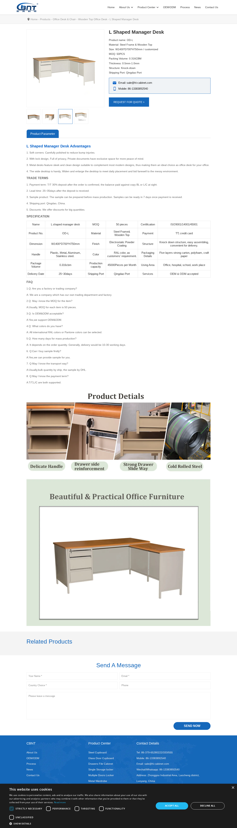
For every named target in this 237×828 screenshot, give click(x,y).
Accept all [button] (172, 805)
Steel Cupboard (97, 752)
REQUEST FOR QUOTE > (129, 102)
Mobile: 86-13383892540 (133, 88)
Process (185, 7)
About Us (124, 7)
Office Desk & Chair (64, 19)
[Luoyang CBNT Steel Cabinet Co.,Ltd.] (27, 7)
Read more (60, 802)
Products (45, 19)
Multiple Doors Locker (101, 775)
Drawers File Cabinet (100, 763)
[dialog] (118, 806)
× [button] (232, 787)
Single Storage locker (100, 769)
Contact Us (211, 7)
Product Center (146, 7)
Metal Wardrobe (97, 780)
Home (111, 7)
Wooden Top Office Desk (92, 19)
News (197, 7)
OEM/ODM (169, 7)
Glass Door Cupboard (101, 758)
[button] (79, 823)
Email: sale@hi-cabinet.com (135, 82)
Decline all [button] (207, 805)
